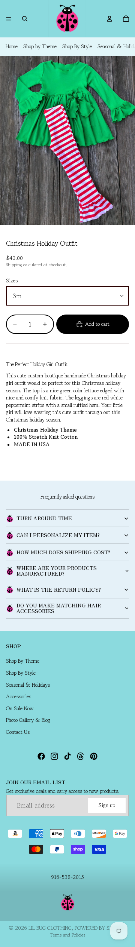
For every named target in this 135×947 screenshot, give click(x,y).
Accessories (18, 697)
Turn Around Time (44, 518)
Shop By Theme (22, 661)
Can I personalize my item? (58, 535)
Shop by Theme (40, 46)
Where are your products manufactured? (56, 570)
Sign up (107, 805)
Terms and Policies (67, 935)
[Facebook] (41, 756)
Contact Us (18, 732)
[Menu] (8, 18)
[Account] (109, 18)
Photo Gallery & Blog (28, 720)
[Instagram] (54, 756)
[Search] (24, 18)
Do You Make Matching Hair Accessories (58, 608)
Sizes (12, 280)
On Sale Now (20, 708)
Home (12, 46)
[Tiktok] (67, 756)
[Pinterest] (93, 756)
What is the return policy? (58, 589)
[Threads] (80, 756)
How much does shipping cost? (63, 552)
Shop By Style (77, 46)
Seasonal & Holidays (28, 685)
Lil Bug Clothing (50, 928)
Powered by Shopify (100, 928)
